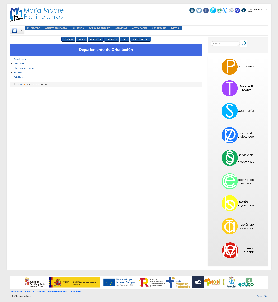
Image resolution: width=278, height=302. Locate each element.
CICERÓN (68, 39)
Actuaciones (19, 64)
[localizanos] (253, 10)
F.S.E (124, 39)
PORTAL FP (96, 39)
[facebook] (206, 10)
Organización (20, 59)
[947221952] (224, 10)
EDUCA (81, 39)
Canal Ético (75, 291)
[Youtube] (192, 10)
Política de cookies (57, 291)
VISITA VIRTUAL (140, 39)
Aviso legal (17, 291)
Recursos (18, 73)
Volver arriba (262, 295)
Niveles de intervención (24, 68)
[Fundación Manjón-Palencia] (178, 282)
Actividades (19, 77)
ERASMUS (111, 39)
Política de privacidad (35, 291)
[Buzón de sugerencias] (237, 10)
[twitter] (199, 10)
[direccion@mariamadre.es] (231, 10)
